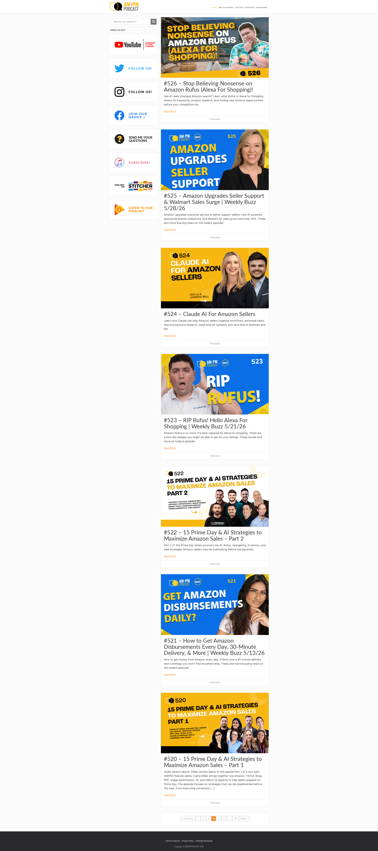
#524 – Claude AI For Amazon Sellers (209, 314)
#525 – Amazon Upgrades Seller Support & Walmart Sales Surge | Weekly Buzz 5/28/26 (214, 202)
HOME (214, 7)
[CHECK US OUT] (134, 45)
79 (235, 818)
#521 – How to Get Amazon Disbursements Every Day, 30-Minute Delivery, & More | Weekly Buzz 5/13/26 (214, 647)
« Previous (188, 818)
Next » (244, 818)
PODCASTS (239, 7)
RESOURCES (250, 7)
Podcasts (215, 119)
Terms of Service (173, 840)
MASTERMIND (261, 7)
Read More (170, 111)
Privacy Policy (188, 840)
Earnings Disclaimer (204, 840)
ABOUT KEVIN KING (226, 7)
